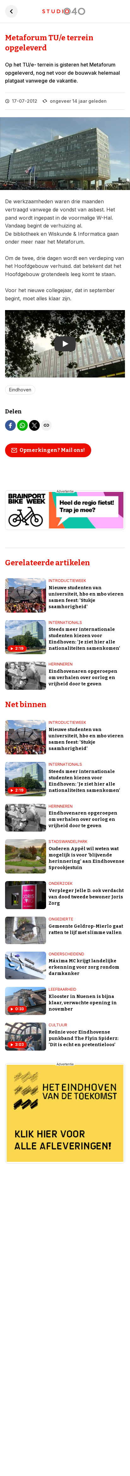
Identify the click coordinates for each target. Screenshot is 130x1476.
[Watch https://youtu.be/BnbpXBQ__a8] (65, 343)
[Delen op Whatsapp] (22, 425)
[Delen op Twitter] (34, 425)
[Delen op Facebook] (10, 425)
